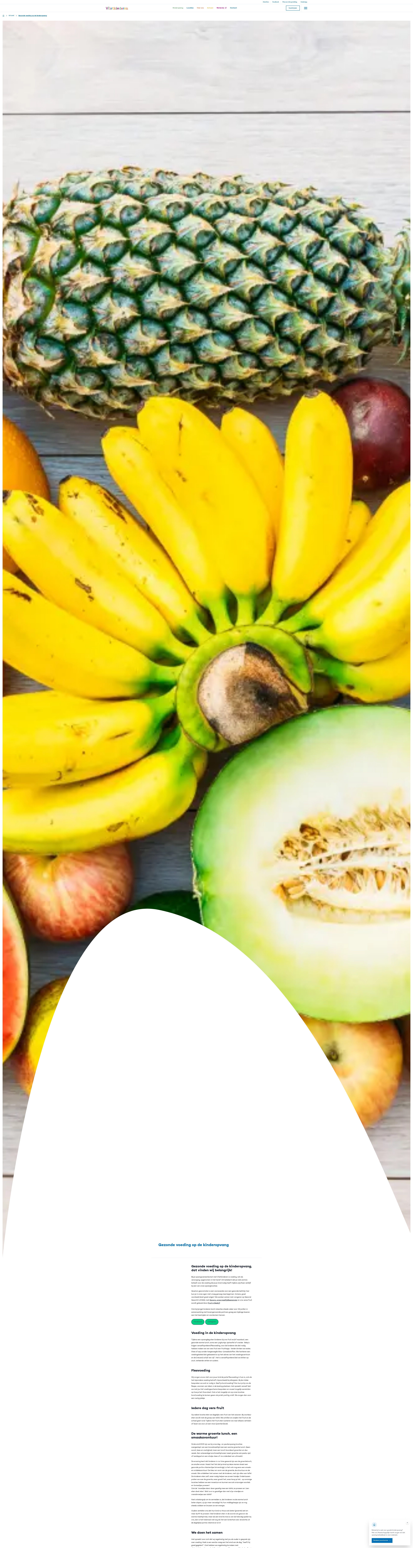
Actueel (210, 8)
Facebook (198, 1322)
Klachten (266, 2)
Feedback (275, 2)
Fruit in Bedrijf (214, 1303)
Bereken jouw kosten (380, 1540)
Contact (233, 8)
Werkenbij (220, 8)
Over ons (200, 8)
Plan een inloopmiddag (289, 2)
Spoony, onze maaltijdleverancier (223, 1300)
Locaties (190, 8)
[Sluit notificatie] (407, 1522)
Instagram (212, 1322)
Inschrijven (293, 8)
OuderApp (304, 2)
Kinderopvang (178, 8)
